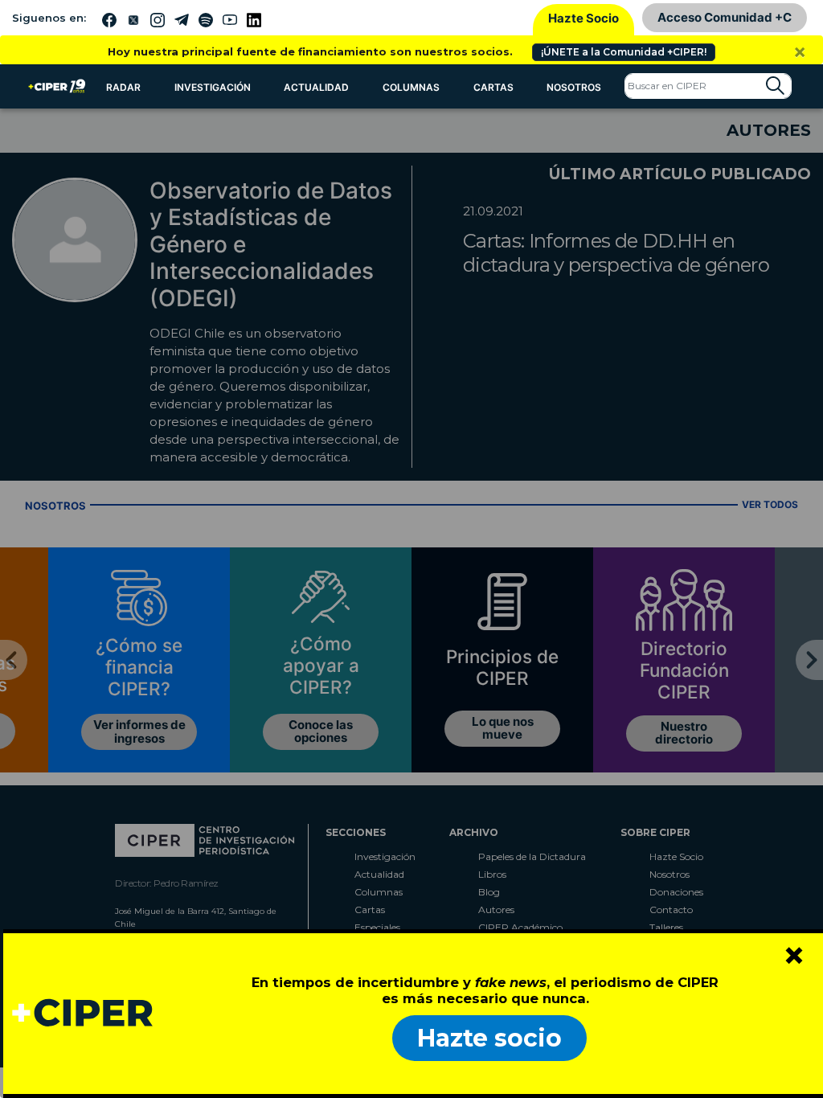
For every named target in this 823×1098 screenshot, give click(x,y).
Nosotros (574, 87)
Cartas (493, 87)
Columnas (411, 87)
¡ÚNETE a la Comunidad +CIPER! (623, 52)
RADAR (123, 87)
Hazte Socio (583, 18)
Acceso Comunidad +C (724, 17)
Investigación (212, 87)
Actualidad (316, 87)
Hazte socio (489, 1038)
